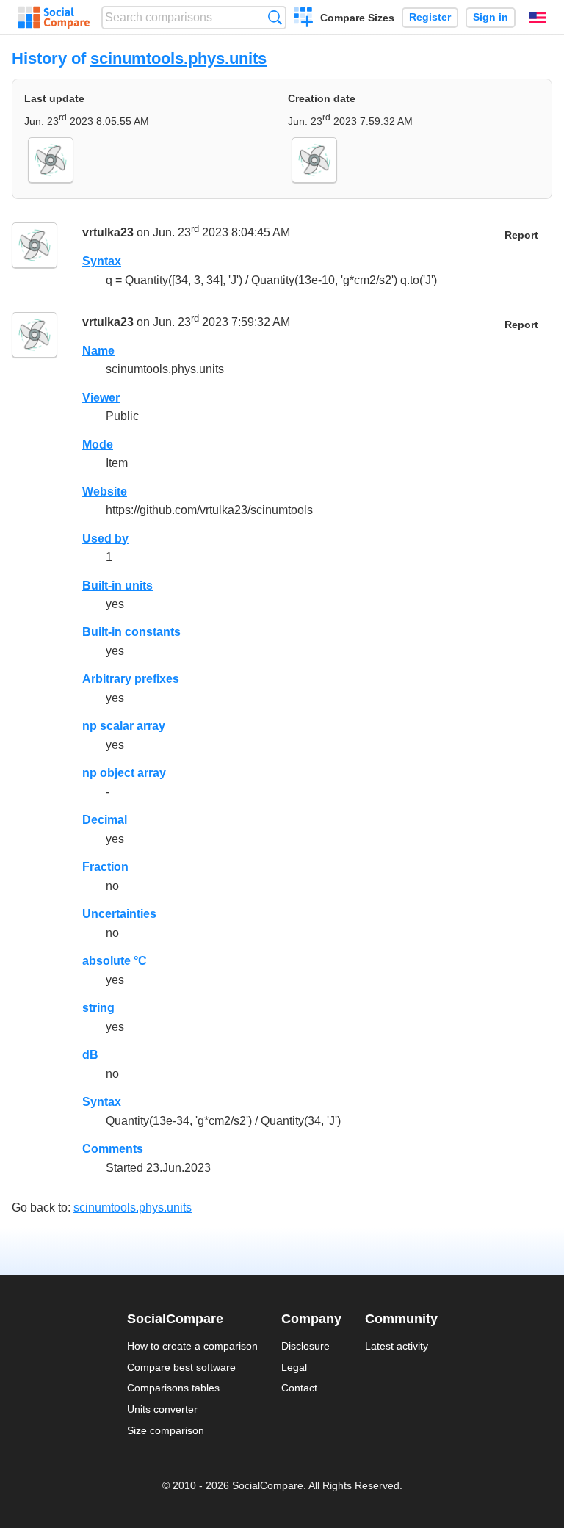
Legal (294, 1367)
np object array (124, 773)
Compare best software (181, 1367)
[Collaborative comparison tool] (54, 17)
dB (90, 1055)
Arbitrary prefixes (130, 679)
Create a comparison (304, 19)
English (537, 17)
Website (104, 491)
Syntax (101, 261)
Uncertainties (119, 914)
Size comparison (165, 1430)
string (98, 1008)
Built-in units (117, 585)
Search (275, 17)
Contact (299, 1388)
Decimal (104, 820)
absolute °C (114, 961)
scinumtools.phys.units (178, 58)
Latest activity (396, 1346)
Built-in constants (131, 632)
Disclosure (305, 1346)
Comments (112, 1149)
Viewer (101, 397)
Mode (97, 444)
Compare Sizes (357, 17)
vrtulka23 (108, 233)
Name (98, 350)
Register (430, 17)
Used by (105, 538)
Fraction (105, 867)
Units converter (162, 1409)
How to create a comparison (192, 1346)
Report (521, 235)
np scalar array (123, 726)
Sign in (490, 17)
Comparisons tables (173, 1388)
